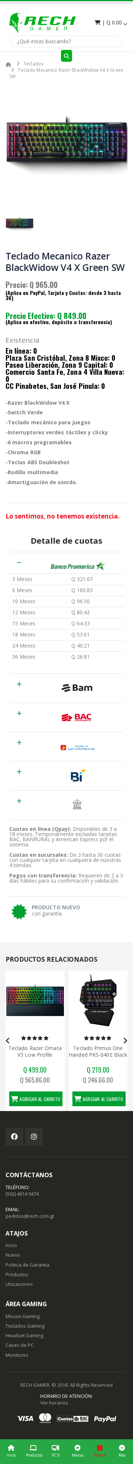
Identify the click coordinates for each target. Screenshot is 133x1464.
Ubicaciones (19, 1284)
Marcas (77, 1455)
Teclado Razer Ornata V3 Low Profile (35, 1051)
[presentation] (8, 1040)
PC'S (55, 1455)
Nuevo (13, 1254)
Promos (100, 1455)
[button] (110, 22)
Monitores (17, 1355)
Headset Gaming (24, 1335)
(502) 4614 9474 (22, 1193)
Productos (34, 1455)
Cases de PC (20, 1345)
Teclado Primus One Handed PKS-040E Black (98, 1051)
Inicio (11, 1455)
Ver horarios (54, 1402)
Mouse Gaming (23, 1316)
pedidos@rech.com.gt (30, 1216)
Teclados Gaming (25, 1325)
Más (122, 1455)
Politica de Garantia (28, 1264)
